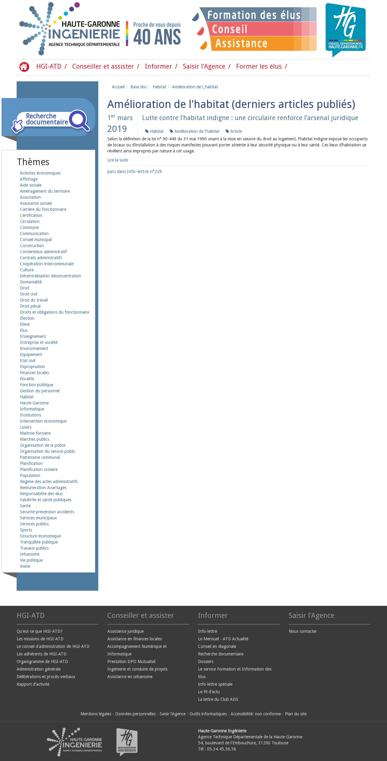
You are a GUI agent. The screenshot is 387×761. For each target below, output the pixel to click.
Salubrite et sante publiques (45, 499)
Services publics (34, 523)
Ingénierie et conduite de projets (137, 669)
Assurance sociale (36, 203)
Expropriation (32, 366)
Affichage (28, 179)
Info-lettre (207, 631)
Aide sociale (30, 185)
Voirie (25, 566)
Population (30, 475)
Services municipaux (38, 517)
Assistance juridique (125, 631)
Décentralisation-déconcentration (50, 275)
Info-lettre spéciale (215, 684)
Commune (29, 227)
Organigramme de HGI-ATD (42, 661)
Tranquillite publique (39, 542)
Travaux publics (34, 548)
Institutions (30, 415)
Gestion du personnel (40, 390)
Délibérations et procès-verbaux (46, 676)
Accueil (118, 86)
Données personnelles (135, 713)
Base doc (138, 86)
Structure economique (40, 536)
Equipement (31, 354)
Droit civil (28, 294)
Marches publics (34, 439)
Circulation (30, 221)
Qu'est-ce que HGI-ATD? (40, 631)
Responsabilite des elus (41, 493)
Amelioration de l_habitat (195, 86)
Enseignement (33, 336)
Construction (32, 245)
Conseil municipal (36, 239)
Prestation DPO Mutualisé (131, 661)
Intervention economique (43, 421)
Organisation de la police (42, 445)
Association (30, 197)
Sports (26, 529)
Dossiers (205, 661)
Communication (34, 233)
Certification (31, 215)
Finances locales (34, 372)
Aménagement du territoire (45, 191)
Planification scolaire (38, 469)
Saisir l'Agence (204, 66)
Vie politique (31, 560)
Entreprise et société (38, 342)
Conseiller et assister (103, 66)
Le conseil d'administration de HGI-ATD (53, 646)
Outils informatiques (208, 713)
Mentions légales (95, 713)
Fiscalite (27, 378)
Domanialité (31, 281)
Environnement (34, 348)
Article (235, 131)
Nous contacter (303, 631)
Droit (24, 288)
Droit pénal (30, 306)
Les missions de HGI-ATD (40, 638)
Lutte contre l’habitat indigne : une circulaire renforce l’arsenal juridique (250, 118)
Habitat (27, 396)
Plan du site (296, 713)
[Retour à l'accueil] (42, 29)
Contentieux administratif (43, 251)
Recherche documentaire (220, 654)
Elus (24, 330)
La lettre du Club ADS (218, 699)
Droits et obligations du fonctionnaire (54, 312)
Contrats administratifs (41, 257)
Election (27, 318)
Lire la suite (117, 160)
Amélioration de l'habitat (196, 131)
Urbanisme (29, 554)
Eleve (25, 324)
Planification (31, 463)
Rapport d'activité (33, 684)
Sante (25, 505)
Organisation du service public (47, 451)
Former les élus (259, 66)
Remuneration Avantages (43, 487)
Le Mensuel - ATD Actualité (223, 638)
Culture (27, 269)
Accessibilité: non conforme (256, 713)
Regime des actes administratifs (49, 481)
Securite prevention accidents (47, 511)
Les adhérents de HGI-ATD (42, 654)
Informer (158, 66)
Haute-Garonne (34, 402)
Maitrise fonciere (35, 433)
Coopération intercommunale (46, 263)
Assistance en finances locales (134, 638)
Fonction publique (36, 384)
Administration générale (38, 669)
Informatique (32, 409)
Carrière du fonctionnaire (43, 209)
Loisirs (25, 427)
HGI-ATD (48, 66)
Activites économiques (40, 173)
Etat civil (27, 360)
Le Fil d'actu (209, 691)
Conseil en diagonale (217, 646)
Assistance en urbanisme (129, 676)
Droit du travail (34, 300)
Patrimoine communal (40, 457)
